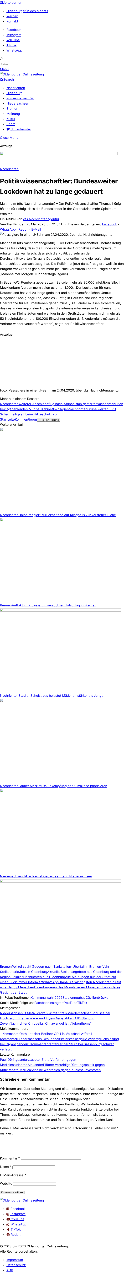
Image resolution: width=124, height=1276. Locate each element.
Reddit (23, 229)
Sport (10, 124)
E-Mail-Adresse (13, 1175)
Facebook (13, 30)
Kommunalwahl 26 (20, 98)
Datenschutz (16, 1265)
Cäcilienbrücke (97, 998)
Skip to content (11, 3)
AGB (9, 1270)
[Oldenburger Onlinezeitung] (22, 1200)
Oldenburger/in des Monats (27, 11)
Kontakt (12, 21)
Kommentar (10, 1158)
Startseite (7, 419)
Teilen (41, 420)
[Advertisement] (62, 362)
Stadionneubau (74, 998)
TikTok (11, 45)
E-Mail (36, 229)
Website (6, 1184)
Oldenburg (14, 93)
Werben (12, 16)
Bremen (12, 109)
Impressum (14, 1260)
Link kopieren (52, 420)
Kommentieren (26, 419)
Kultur (10, 119)
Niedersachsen (17, 103)
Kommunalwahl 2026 (46, 998)
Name (5, 1167)
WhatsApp (14, 50)
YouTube (13, 40)
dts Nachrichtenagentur (41, 219)
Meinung (13, 114)
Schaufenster (20, 129)
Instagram (13, 35)
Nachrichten (15, 88)
